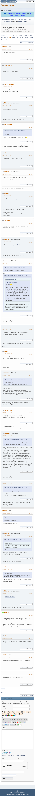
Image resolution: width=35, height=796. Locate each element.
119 (27, 37)
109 (2, 37)
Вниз (3, 35)
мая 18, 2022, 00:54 (6, 241)
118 (25, 37)
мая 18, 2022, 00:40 (6, 195)
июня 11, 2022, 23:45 (7, 513)
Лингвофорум (7, 5)
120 (30, 37)
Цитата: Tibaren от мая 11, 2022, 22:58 (15, 130)
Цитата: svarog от (12, 282)
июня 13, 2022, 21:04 (7, 593)
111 (7, 37)
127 (6, 39)
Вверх (3, 689)
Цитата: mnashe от (11, 279)
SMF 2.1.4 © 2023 (14, 792)
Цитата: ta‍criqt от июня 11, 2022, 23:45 (15, 539)
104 (21, 35)
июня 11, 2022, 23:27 (7, 375)
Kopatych (7, 612)
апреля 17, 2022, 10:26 (7, 68)
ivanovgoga (8, 124)
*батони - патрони (10, 597)
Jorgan (6, 351)
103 (19, 35)
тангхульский (14, 245)
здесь (27, 13)
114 (15, 37)
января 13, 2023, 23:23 (7, 638)
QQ (22, 59)
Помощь (15, 791)
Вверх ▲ (20, 791)
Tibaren (6, 103)
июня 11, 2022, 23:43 (7, 483)
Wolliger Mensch (22, 21)
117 (22, 37)
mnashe (7, 261)
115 (18, 37)
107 (29, 35)
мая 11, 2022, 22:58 (6, 105)
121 (32, 37)
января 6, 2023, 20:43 (7, 615)
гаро (16, 199)
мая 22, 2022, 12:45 (6, 263)
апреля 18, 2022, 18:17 (7, 86)
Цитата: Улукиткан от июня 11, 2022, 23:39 (16, 487)
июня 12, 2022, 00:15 (7, 535)
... (14, 35)
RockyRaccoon (9, 84)
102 (16, 35)
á (2, 717)
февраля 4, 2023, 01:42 (7, 674)
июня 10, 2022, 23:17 (7, 353)
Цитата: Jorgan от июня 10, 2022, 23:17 (15, 379)
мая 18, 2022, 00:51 (6, 222)
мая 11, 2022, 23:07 (6, 127)
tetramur (7, 153)
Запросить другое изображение (17, 755)
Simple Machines (21, 792)
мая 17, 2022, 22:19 (6, 155)
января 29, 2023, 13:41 (7, 657)
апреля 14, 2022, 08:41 (7, 49)
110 (5, 37)
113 (13, 37)
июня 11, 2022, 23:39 (7, 412)
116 (20, 37)
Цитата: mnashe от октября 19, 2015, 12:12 (16, 275)
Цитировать (29, 59)
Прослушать (5, 755)
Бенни (6, 636)
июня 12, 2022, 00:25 (7, 569)
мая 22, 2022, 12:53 (6, 329)
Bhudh (6, 193)
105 (24, 35)
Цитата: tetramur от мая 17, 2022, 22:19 (15, 267)
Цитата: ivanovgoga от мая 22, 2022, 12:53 (16, 439)
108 (31, 35)
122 (2, 39)
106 (26, 35)
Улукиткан (8, 410)
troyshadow (8, 65)
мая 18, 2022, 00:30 (6, 174)
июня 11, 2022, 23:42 (7, 435)
